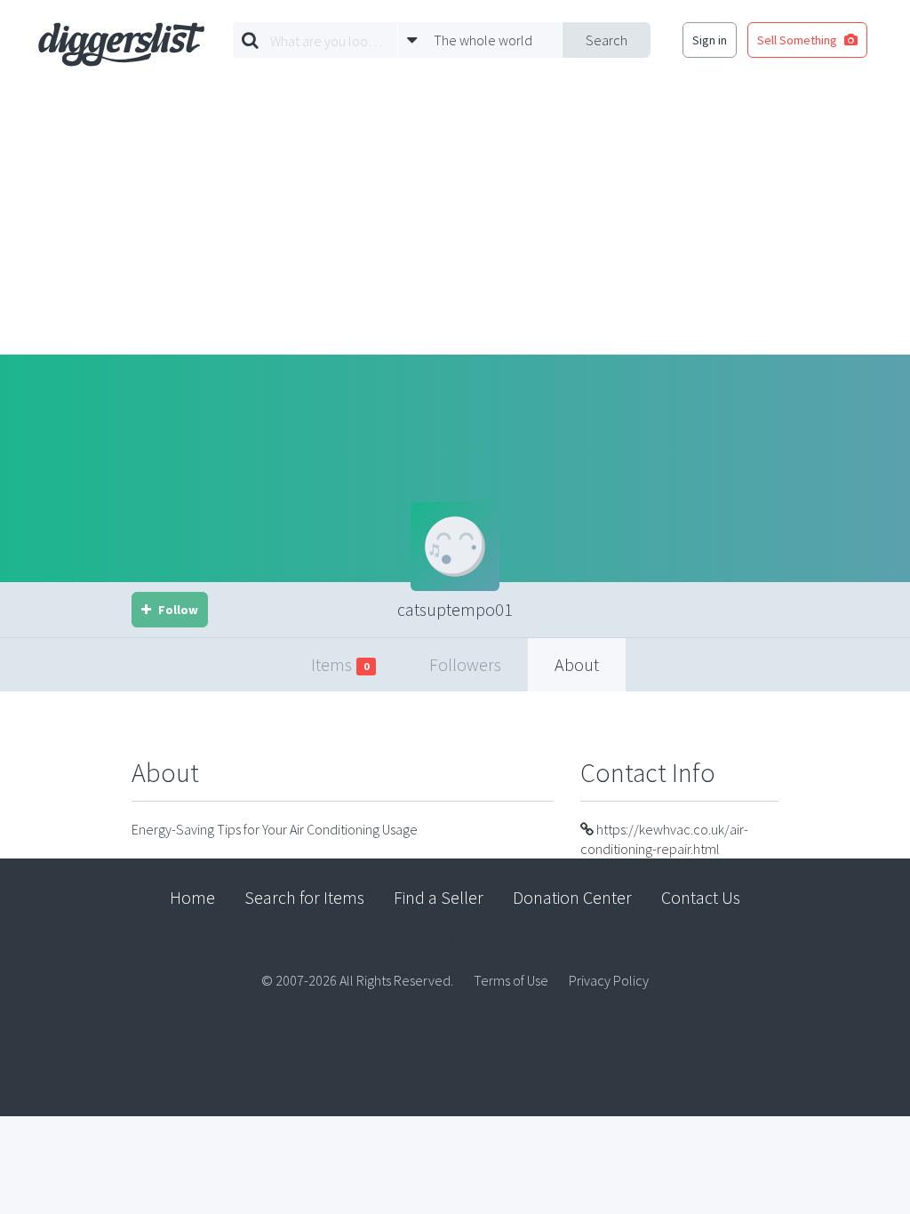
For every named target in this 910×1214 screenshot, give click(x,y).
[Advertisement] (455, 221)
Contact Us (700, 897)
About (577, 664)
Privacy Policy (609, 980)
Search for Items (304, 897)
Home (192, 897)
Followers (465, 664)
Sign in (709, 40)
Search (606, 40)
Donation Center (572, 897)
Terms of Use (511, 980)
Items (340, 664)
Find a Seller (438, 897)
